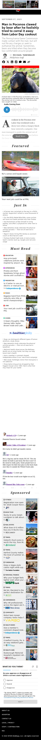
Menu (37, 12)
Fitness (8, 500)
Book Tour (9, 512)
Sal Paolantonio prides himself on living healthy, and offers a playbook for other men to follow (20, 223)
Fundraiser (9, 562)
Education (9, 255)
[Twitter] (8, 62)
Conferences (10, 600)
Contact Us (6, 718)
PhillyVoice (5, 12)
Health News (10, 625)
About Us (5, 710)
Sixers (7, 318)
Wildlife (9, 67)
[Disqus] (20, 401)
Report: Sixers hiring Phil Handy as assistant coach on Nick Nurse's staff (19, 235)
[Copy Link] (29, 62)
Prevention (9, 280)
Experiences (10, 268)
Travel (7, 537)
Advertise (6, 714)
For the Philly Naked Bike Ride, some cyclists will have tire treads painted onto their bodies (19, 218)
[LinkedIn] (12, 62)
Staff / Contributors (10, 727)
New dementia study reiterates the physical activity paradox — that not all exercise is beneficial (19, 229)
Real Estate (9, 525)
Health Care (9, 650)
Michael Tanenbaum (24, 55)
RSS (3, 731)
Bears (16, 67)
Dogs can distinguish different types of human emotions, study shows (20, 340)
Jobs (7, 306)
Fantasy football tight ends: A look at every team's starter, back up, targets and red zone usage (19, 240)
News (17, 11)
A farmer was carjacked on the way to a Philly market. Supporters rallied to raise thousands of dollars (20, 213)
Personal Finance (12, 575)
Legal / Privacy (8, 722)
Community (9, 612)
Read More (20, 136)
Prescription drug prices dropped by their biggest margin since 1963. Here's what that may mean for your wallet (19, 366)
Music (7, 293)
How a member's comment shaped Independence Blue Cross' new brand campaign (20, 356)
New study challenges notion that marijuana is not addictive (20, 361)
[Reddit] (16, 62)
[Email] (24, 62)
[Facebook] (3, 62)
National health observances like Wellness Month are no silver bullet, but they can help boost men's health (19, 351)
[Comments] (20, 62)
